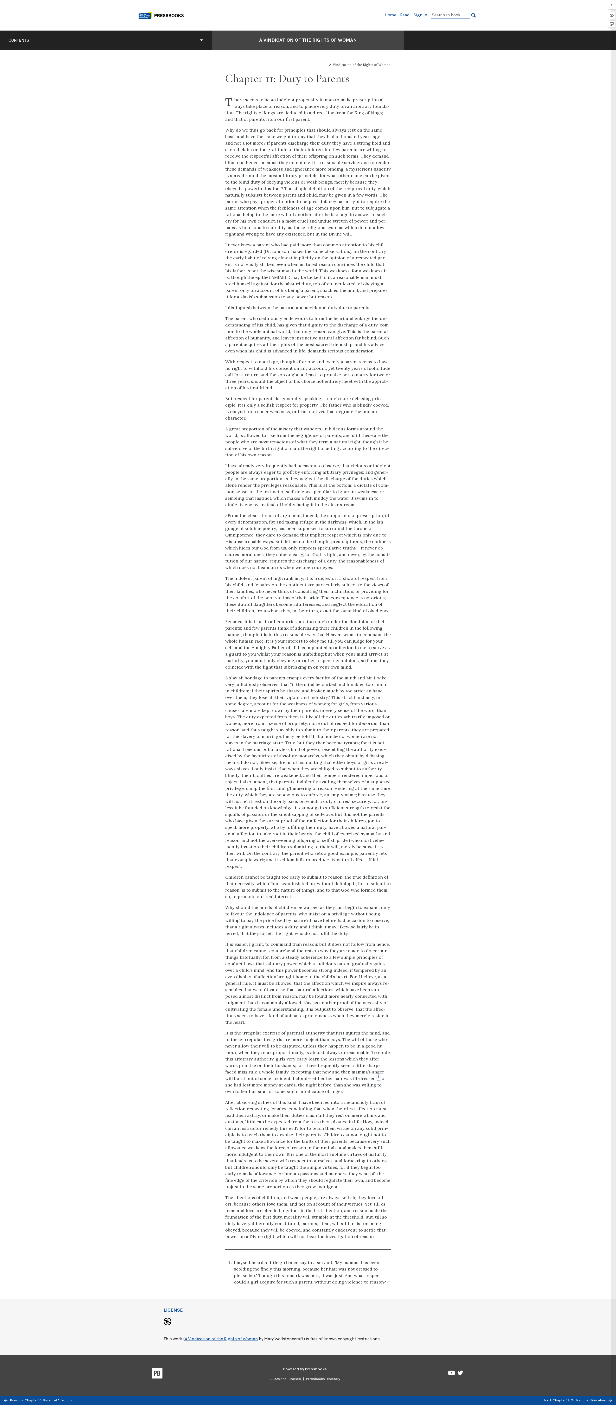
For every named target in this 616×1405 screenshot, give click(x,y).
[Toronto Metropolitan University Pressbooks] (163, 15)
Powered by (305, 1369)
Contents (19, 40)
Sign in (420, 15)
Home (390, 15)
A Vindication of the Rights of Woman (308, 40)
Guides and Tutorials (285, 1379)
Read (405, 15)
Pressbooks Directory (323, 1379)
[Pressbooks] (157, 1374)
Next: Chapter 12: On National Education (575, 1400)
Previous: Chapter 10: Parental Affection (40, 1400)
